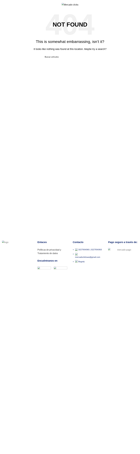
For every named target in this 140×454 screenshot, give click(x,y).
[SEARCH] (94, 57)
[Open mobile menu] (5, 4)
